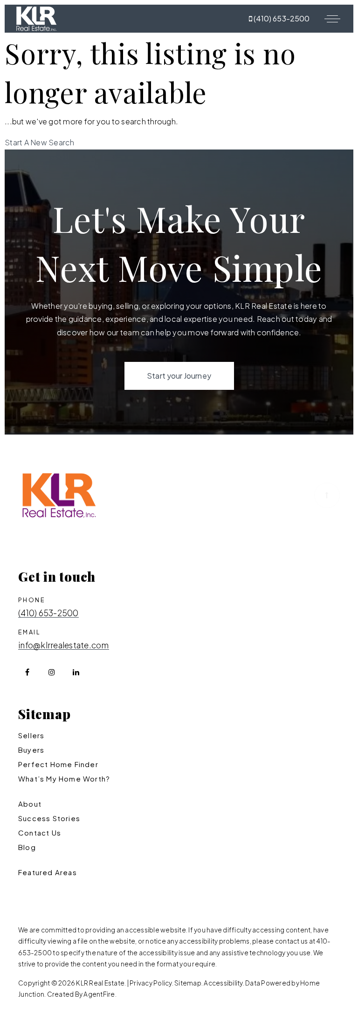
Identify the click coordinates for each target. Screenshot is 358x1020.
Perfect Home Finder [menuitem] (58, 764)
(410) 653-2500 (281, 18)
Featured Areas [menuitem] (47, 872)
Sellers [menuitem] (31, 735)
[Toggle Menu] (332, 18)
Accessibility (223, 983)
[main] (179, 91)
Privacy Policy (151, 983)
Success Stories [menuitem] (49, 818)
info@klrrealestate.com (63, 645)
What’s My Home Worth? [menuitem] (64, 778)
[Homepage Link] (36, 17)
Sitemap (187, 983)
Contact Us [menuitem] (39, 832)
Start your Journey (179, 376)
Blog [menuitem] (27, 847)
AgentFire (99, 994)
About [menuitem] (29, 803)
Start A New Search (40, 142)
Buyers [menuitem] (31, 749)
